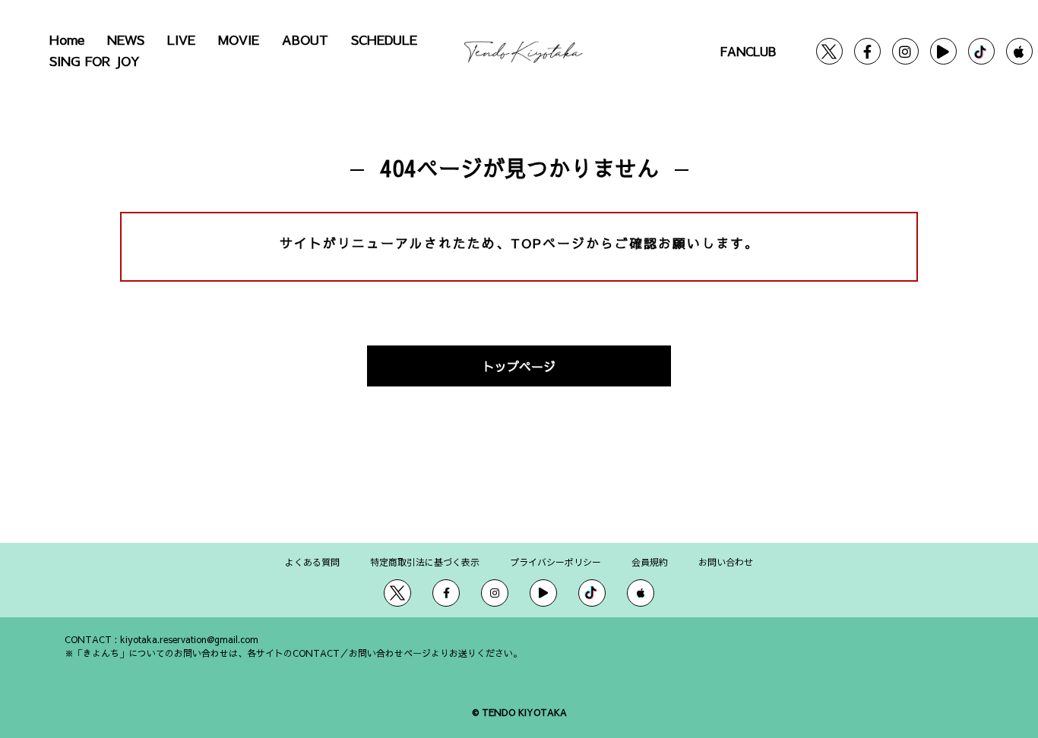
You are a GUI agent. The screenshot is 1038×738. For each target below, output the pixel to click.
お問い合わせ (725, 561)
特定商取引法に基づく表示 (424, 561)
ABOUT (305, 39)
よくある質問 (312, 561)
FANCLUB (748, 51)
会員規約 (649, 561)
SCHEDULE (384, 39)
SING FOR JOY (94, 61)
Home (66, 39)
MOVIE (238, 39)
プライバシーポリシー (555, 561)
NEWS (125, 39)
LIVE (181, 39)
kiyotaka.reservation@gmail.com (189, 639)
